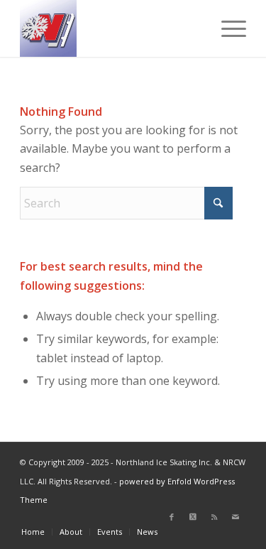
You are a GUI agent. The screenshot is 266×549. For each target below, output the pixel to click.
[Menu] (226, 28)
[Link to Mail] (235, 517)
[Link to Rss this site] (214, 517)
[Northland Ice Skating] (110, 28)
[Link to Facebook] (171, 517)
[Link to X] (193, 517)
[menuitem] (226, 28)
